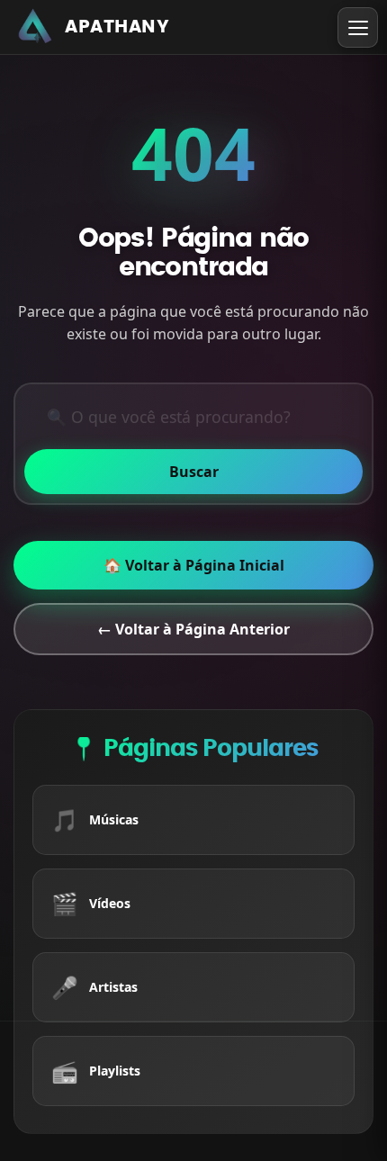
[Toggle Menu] (358, 27)
